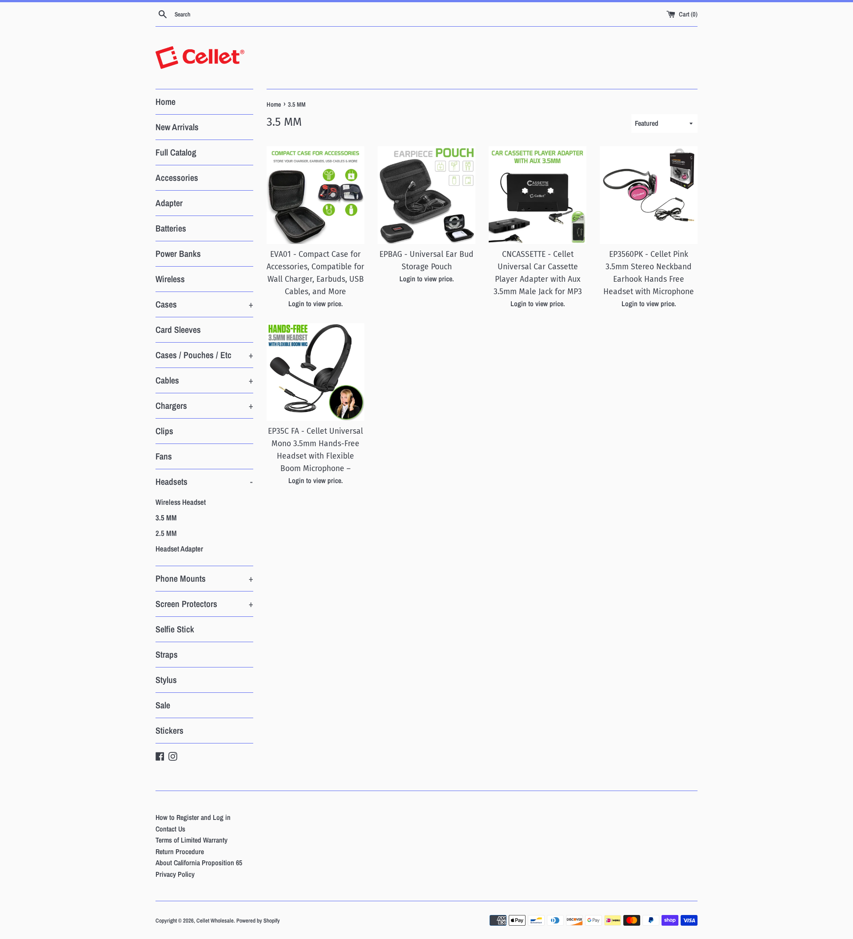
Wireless (170, 279)
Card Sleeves (178, 330)
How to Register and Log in (193, 817)
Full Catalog (175, 152)
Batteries (170, 228)
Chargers (204, 406)
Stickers (169, 730)
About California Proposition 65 (198, 862)
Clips (164, 431)
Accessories (176, 178)
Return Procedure (179, 851)
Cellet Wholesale (215, 920)
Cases (204, 304)
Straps (166, 654)
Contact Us (170, 829)
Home (165, 102)
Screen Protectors (204, 604)
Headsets (203, 481)
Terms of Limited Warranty (191, 840)
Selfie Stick (174, 629)
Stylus (166, 680)
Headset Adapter (179, 548)
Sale (162, 705)
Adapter (169, 203)
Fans (163, 456)
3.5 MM (166, 517)
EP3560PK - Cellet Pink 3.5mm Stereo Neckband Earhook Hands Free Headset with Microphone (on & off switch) (648, 279)
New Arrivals (177, 127)
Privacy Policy (175, 874)
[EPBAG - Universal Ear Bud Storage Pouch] (426, 195)
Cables (204, 380)
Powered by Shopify (258, 920)
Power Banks (178, 254)
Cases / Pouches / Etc (204, 355)
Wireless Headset (180, 502)
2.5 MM (166, 533)
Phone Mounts (204, 578)
